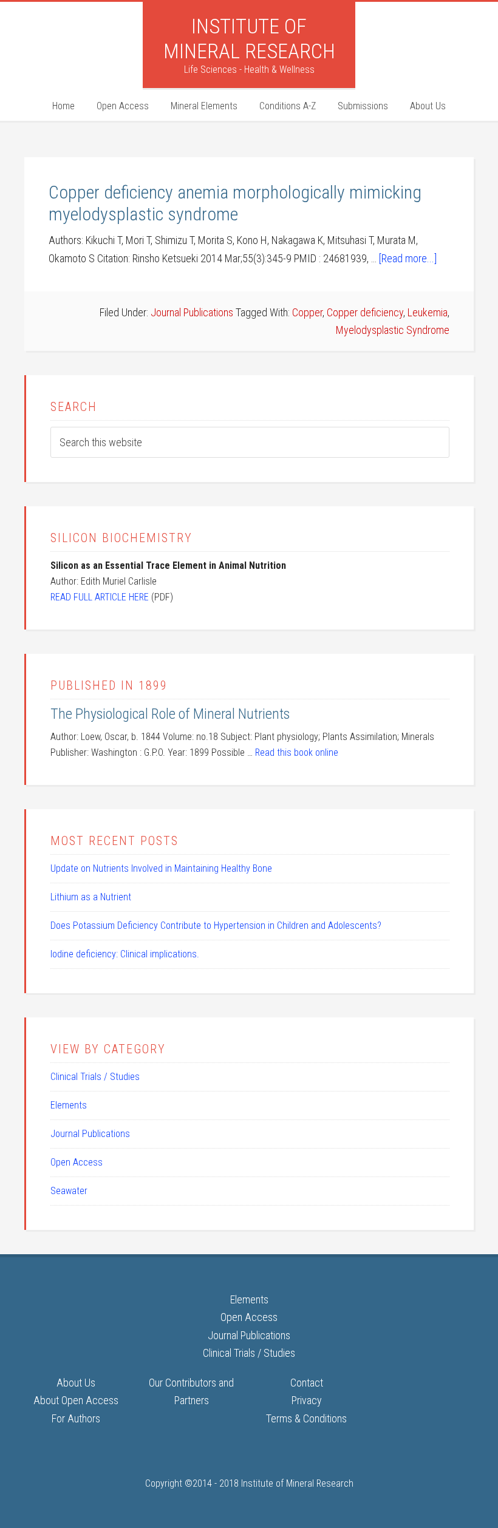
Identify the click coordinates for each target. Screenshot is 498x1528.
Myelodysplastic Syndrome (392, 330)
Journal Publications (192, 312)
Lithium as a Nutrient (90, 897)
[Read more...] (408, 258)
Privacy (307, 1400)
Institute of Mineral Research (249, 38)
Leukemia (428, 312)
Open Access (76, 1162)
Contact (306, 1382)
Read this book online (296, 752)
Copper (307, 312)
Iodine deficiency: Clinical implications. (124, 954)
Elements (68, 1105)
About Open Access (75, 1400)
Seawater (68, 1191)
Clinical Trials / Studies (95, 1076)
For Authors (76, 1418)
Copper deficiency (365, 312)
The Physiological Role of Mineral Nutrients (170, 713)
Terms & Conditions (306, 1418)
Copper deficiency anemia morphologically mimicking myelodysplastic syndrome (235, 203)
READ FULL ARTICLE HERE (99, 597)
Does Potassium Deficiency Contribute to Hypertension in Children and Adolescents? (215, 925)
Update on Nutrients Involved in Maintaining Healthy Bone (161, 868)
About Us (75, 1382)
